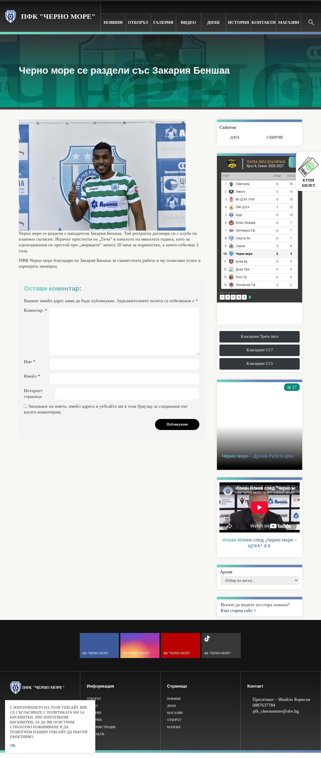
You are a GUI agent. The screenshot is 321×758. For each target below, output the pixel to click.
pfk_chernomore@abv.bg (276, 711)
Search (311, 22)
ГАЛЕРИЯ (163, 22)
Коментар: (35, 310)
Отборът (138, 22)
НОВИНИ (113, 22)
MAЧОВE (174, 727)
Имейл (32, 376)
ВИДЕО (188, 22)
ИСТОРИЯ (238, 22)
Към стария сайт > (238, 610)
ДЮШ (213, 22)
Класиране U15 (260, 363)
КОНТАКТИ (264, 22)
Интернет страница (33, 393)
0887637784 (264, 705)
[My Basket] (313, 7)
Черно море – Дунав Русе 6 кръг (258, 456)
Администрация (101, 727)
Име (29, 361)
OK (13, 745)
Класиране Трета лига (259, 336)
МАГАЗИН (288, 22)
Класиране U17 (260, 350)
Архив (226, 571)
